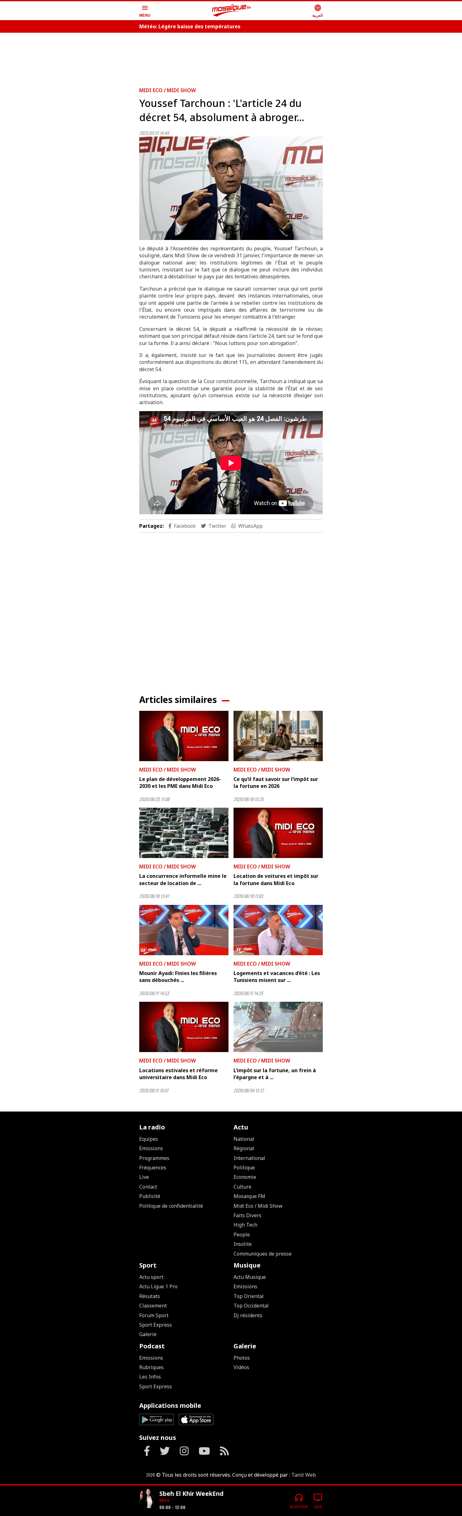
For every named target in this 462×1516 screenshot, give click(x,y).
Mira (164, 1500)
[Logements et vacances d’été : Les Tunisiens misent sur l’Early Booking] (278, 930)
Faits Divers (247, 1215)
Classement (153, 1305)
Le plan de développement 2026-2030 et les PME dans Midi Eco (180, 782)
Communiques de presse (263, 1253)
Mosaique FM (249, 1196)
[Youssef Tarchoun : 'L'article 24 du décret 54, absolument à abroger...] (231, 188)
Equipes (148, 1138)
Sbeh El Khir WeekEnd (191, 1493)
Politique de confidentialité (171, 1205)
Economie (245, 1176)
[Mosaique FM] (231, 10)
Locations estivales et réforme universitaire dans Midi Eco (178, 1074)
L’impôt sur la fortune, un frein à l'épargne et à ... (275, 1074)
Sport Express (155, 1324)
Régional (244, 1148)
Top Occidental (251, 1305)
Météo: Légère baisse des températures (189, 26)
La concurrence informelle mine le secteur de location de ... (183, 879)
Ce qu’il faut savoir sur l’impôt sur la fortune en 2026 (276, 782)
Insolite (243, 1243)
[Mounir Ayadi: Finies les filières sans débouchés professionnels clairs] (183, 930)
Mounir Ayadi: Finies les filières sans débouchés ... (178, 977)
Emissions (151, 1148)
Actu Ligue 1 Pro (158, 1286)
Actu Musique (250, 1277)
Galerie (148, 1334)
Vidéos (241, 1367)
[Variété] (146, 1498)
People (242, 1234)
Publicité (149, 1196)
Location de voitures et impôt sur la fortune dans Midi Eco (276, 879)
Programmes (154, 1158)
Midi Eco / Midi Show (167, 90)
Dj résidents (248, 1315)
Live (144, 1176)
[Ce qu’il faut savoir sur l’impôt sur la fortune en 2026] (278, 736)
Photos (242, 1357)
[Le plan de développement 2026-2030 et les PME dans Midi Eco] (183, 736)
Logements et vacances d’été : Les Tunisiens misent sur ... (277, 977)
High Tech (245, 1224)
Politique (244, 1167)
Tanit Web (303, 1474)
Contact (148, 1186)
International (249, 1158)
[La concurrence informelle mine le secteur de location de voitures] (183, 833)
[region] (231, 57)
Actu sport (151, 1277)
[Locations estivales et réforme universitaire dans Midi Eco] (183, 1027)
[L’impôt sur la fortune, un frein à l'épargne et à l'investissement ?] (278, 1027)
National (244, 1138)
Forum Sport (153, 1315)
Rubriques (151, 1367)
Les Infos (150, 1376)
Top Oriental (249, 1296)
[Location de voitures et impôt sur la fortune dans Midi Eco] (278, 833)
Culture (242, 1186)
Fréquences (152, 1167)
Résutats (149, 1296)
